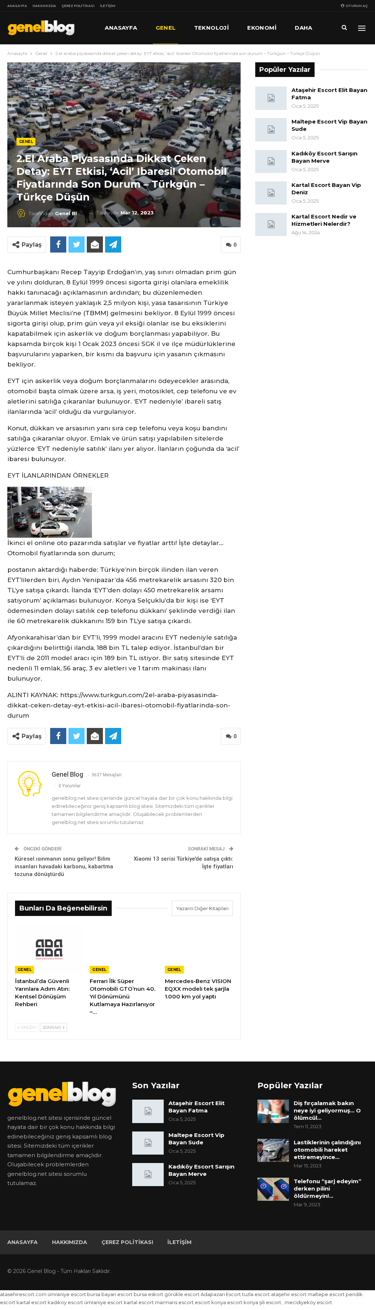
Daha (303, 27)
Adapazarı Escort (221, 1294)
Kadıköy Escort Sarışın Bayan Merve (324, 157)
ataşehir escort (289, 1294)
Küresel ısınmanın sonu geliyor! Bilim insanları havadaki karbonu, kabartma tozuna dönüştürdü (64, 866)
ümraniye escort (67, 1294)
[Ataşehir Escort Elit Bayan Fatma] (271, 98)
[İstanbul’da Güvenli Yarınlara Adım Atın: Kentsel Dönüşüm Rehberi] (49, 950)
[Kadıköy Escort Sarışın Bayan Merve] (271, 161)
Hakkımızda (44, 6)
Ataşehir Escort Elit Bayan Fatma (196, 1107)
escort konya (210, 1302)
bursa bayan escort (110, 1294)
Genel (166, 27)
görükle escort (182, 1294)
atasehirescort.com (23, 1294)
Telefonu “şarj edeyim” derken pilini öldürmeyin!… (327, 1188)
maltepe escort (326, 1294)
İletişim (107, 6)
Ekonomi (261, 27)
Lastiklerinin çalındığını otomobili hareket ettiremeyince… (327, 1149)
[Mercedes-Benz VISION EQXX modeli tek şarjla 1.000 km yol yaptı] (199, 950)
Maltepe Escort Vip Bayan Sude (196, 1138)
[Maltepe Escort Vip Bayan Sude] (271, 129)
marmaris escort (174, 1302)
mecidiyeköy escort (308, 1302)
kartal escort (31, 1302)
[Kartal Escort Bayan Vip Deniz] (271, 193)
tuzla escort (256, 1294)
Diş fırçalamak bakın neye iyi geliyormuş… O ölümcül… (327, 1110)
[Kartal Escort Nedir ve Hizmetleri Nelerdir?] (271, 224)
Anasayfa (17, 6)
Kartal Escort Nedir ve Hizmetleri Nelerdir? (324, 220)
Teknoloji (211, 27)
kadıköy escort (65, 1302)
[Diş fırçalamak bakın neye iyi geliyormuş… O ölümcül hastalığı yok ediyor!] (273, 1111)
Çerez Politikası (78, 6)
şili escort (270, 1302)
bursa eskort (148, 1294)
